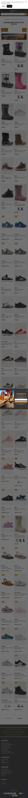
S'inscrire (21, 401)
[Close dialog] (27, 391)
